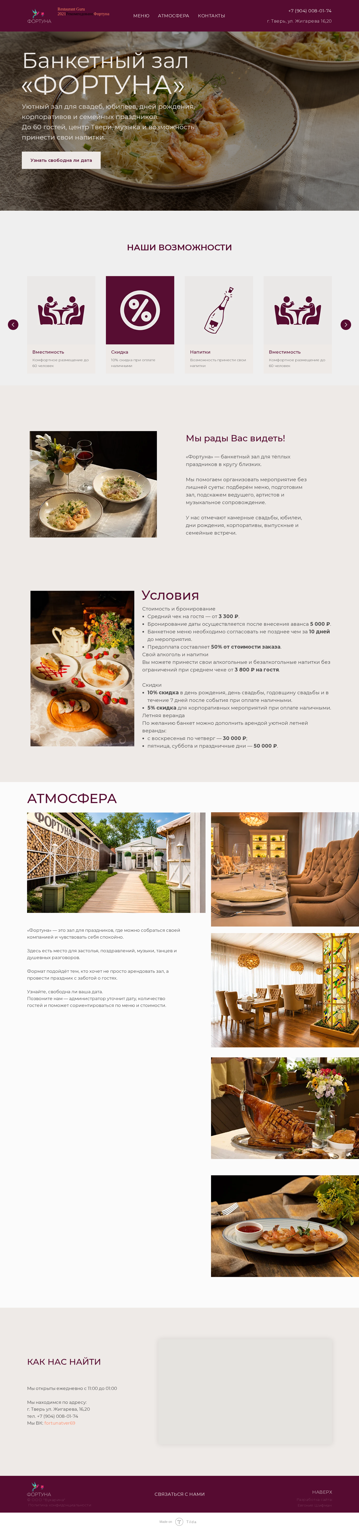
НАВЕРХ (322, 1492)
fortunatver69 (59, 1423)
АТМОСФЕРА (173, 15)
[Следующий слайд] (346, 324)
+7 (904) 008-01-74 (310, 10)
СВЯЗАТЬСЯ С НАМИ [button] (180, 1494)
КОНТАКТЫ (211, 15)
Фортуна (101, 14)
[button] (61, 160)
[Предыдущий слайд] (13, 324)
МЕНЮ (141, 15)
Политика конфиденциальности (59, 1505)
